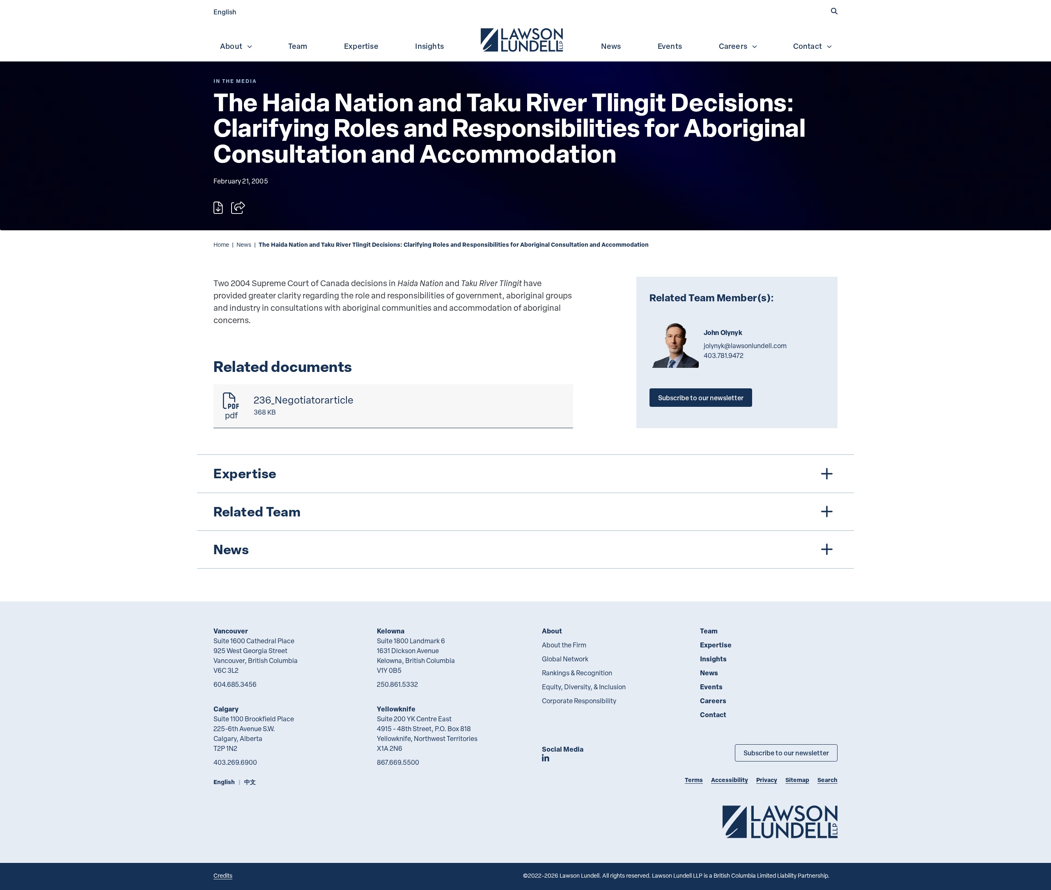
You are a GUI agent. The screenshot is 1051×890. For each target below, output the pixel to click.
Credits (222, 875)
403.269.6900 (235, 762)
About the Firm (564, 644)
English (224, 11)
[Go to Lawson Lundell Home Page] (780, 821)
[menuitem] (522, 39)
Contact (807, 46)
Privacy (766, 779)
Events (670, 46)
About (231, 46)
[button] (834, 11)
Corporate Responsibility (579, 700)
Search (827, 779)
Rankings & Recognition (577, 672)
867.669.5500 (398, 762)
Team (297, 46)
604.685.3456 (235, 684)
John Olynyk (723, 332)
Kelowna (390, 630)
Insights (429, 46)
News (611, 46)
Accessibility (729, 779)
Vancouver (230, 630)
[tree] (525, 511)
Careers (733, 46)
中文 (250, 782)
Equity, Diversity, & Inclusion (584, 686)
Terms (694, 779)
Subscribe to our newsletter (701, 397)
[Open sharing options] (238, 208)
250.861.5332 (397, 684)
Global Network (565, 658)
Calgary (226, 708)
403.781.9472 (724, 355)
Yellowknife (396, 708)
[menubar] (525, 39)
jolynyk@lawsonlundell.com (745, 345)
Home (221, 244)
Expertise (361, 46)
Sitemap (797, 779)
